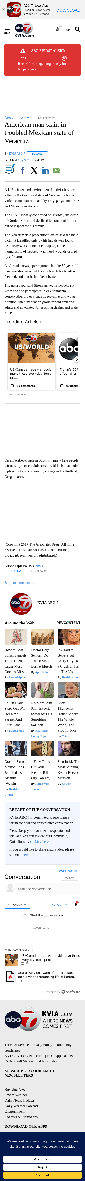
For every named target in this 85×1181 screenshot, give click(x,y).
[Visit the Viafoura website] (70, 992)
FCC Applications (60, 1056)
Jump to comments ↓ (19, 583)
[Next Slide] (77, 359)
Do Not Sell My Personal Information (31, 1061)
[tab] (17, 905)
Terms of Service (17, 1045)
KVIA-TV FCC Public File (24, 1056)
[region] (42, 932)
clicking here (39, 841)
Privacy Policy (41, 1045)
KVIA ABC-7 (17, 153)
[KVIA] (29, 29)
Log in (62, 871)
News (39, 566)
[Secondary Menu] (10, 29)
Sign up (72, 871)
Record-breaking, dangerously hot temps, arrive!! (42, 66)
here (25, 855)
